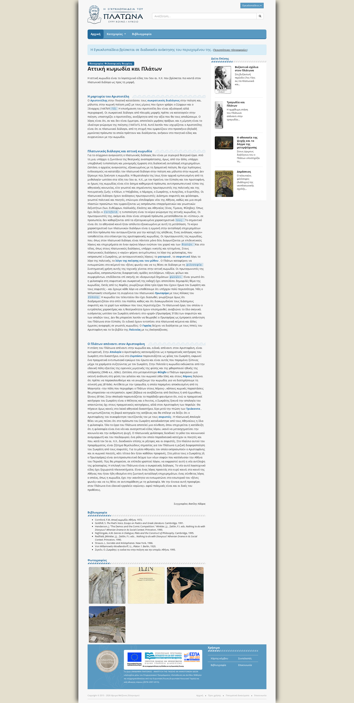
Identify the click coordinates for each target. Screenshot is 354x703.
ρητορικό (164, 256)
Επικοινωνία (245, 665)
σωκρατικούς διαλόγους (163, 100)
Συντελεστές (245, 658)
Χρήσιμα (214, 647)
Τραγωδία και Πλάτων (236, 103)
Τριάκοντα (193, 408)
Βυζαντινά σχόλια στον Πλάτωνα (246, 68)
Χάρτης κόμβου (219, 658)
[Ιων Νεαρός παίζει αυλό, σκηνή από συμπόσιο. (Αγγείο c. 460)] (185, 585)
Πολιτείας (135, 329)
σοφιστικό (183, 256)
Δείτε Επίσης (220, 58)
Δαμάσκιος (244, 171)
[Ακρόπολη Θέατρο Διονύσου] (107, 624)
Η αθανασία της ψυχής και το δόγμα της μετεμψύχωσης (247, 142)
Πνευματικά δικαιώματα (237, 695)
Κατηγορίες (115, 34)
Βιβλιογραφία (142, 34)
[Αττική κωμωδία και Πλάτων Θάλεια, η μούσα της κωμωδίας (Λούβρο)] (107, 585)
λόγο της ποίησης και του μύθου (136, 260)
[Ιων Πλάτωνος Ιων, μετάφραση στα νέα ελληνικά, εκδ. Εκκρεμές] (146, 585)
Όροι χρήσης (214, 695)
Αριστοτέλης (99, 100)
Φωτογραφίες (97, 560)
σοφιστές (165, 417)
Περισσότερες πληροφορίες (230, 50)
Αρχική (95, 34)
